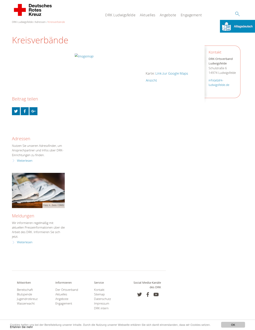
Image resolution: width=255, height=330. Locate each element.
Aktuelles (147, 15)
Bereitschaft (25, 290)
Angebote (168, 15)
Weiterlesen (24, 161)
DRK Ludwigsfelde (120, 15)
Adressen (40, 22)
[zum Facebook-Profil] (139, 294)
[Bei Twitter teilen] (16, 111)
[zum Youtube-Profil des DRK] (156, 294)
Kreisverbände (56, 22)
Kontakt (99, 290)
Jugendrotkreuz (27, 299)
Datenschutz (102, 299)
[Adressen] (14, 129)
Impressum (101, 303)
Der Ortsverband (66, 290)
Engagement (191, 15)
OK (233, 325)
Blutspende (24, 294)
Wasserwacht (26, 303)
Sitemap (99, 294)
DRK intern (101, 308)
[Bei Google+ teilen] (33, 111)
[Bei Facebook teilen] (25, 111)
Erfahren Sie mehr (21, 327)
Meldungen (23, 215)
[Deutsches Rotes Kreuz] (33, 10)
